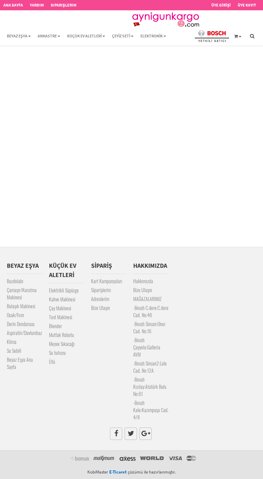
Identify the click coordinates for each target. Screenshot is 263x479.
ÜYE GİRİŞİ (221, 5)
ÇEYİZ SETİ (121, 35)
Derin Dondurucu (21, 323)
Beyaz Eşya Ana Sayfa (20, 363)
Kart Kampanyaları (106, 281)
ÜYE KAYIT (247, 5)
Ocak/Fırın (15, 315)
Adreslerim (100, 298)
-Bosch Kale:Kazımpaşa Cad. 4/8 (150, 410)
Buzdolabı (15, 281)
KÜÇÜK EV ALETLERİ (84, 35)
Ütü (52, 361)
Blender (55, 326)
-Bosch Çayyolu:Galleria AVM (146, 347)
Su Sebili (14, 350)
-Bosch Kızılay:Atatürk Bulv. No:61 (150, 386)
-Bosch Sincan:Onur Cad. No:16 (149, 327)
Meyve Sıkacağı (62, 343)
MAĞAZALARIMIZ (147, 298)
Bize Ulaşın (100, 307)
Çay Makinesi (60, 308)
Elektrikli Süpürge (64, 290)
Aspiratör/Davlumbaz (24, 332)
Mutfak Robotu (61, 334)
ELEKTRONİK (151, 35)
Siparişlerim (101, 290)
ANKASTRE (47, 35)
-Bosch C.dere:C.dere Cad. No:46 (150, 311)
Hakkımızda (143, 281)
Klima (11, 341)
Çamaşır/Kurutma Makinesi (22, 293)
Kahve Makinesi (62, 299)
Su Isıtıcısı (57, 352)
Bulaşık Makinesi (21, 306)
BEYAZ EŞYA (17, 35)
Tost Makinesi (60, 317)
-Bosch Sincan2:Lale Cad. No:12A (150, 367)
